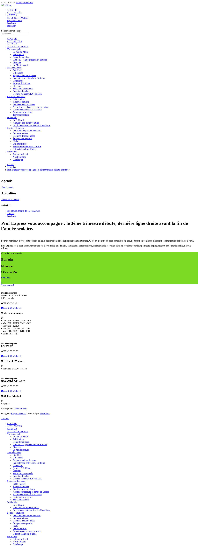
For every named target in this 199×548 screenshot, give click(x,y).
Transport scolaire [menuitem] (21, 499)
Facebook (11, 23)
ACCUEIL (12, 10)
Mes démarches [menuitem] (14, 452)
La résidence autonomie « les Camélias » (31, 125)
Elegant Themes (18, 413)
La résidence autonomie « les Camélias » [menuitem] (31, 510)
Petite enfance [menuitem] (19, 484)
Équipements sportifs (22, 138)
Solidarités (12, 117)
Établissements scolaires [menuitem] (24, 489)
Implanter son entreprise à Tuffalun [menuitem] (29, 463)
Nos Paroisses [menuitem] (19, 541)
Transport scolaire (21, 115)
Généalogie (18, 159)
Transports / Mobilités (23, 88)
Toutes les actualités (10, 199)
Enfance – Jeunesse (16, 96)
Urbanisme (18, 73)
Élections (17, 86)
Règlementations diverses (24, 75)
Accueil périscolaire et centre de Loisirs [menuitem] (31, 492)
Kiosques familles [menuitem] (21, 486)
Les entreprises (20, 144)
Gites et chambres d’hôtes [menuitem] (24, 534)
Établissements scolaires (24, 104)
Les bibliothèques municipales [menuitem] (26, 515)
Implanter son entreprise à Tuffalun (29, 78)
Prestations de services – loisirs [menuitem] (27, 531)
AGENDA (12, 15)
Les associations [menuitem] (20, 518)
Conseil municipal (21, 57)
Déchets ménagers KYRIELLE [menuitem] (27, 478)
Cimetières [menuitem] (18, 465)
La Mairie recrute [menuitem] (21, 450)
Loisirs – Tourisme (15, 128)
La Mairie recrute (21, 65)
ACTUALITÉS (14, 12)
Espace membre (14, 20)
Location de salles (21, 91)
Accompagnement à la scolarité (27, 109)
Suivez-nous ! (7, 285)
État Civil (17, 70)
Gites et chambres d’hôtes (24, 149)
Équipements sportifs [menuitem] (22, 523)
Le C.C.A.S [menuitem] (18, 505)
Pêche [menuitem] (15, 526)
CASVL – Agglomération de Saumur (30, 59)
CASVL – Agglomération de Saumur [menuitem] (30, 444)
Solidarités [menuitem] (12, 502)
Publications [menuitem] (18, 439)
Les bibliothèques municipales (26, 130)
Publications (18, 54)
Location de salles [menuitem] (21, 476)
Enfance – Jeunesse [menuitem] (16, 481)
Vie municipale (14, 49)
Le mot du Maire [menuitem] (20, 436)
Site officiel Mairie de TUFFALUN (23, 211)
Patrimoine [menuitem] (12, 536)
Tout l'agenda (7, 187)
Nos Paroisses (19, 157)
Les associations (20, 133)
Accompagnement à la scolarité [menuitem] (27, 494)
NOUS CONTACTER (17, 18)
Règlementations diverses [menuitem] (24, 460)
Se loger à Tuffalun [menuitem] (21, 468)
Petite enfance (19, 99)
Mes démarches (14, 67)
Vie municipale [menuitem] (14, 434)
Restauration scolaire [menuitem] (22, 497)
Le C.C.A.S (18, 120)
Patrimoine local (20, 154)
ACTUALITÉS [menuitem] (14, 426)
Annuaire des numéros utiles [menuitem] (26, 507)
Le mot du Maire (20, 52)
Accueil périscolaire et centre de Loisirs (31, 107)
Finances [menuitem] (17, 447)
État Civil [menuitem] (17, 455)
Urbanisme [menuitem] (18, 457)
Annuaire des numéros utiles (26, 123)
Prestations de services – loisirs (27, 146)
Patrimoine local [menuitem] (20, 539)
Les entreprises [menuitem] (20, 528)
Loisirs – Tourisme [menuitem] (15, 513)
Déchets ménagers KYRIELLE (27, 94)
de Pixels (20, 408)
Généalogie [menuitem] (18, 544)
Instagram (11, 26)
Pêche (15, 141)
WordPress (45, 413)
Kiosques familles (21, 101)
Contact (10, 213)
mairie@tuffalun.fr (12, 308)
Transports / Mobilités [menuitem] (23, 473)
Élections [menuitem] (17, 471)
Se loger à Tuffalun (21, 83)
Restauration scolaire (22, 112)
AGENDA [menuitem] (12, 429)
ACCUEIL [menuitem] (12, 423)
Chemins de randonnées (24, 136)
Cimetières (18, 80)
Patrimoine (12, 151)
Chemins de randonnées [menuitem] (24, 520)
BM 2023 (5, 277)
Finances (17, 62)
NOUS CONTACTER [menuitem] (17, 431)
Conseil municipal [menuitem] (21, 442)
